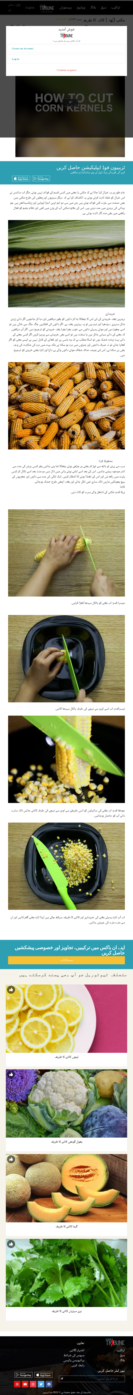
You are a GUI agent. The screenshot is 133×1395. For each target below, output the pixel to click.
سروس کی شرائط (74, 1355)
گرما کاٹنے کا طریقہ (66, 1226)
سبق (122, 1355)
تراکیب (121, 1350)
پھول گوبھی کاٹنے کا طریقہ (66, 1142)
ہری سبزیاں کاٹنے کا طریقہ (66, 1311)
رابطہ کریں (78, 1365)
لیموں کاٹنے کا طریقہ (66, 1057)
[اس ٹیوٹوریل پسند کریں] (11, 990)
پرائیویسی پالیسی (73, 1360)
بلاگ (122, 1360)
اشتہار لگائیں (76, 1350)
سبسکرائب (66, 960)
